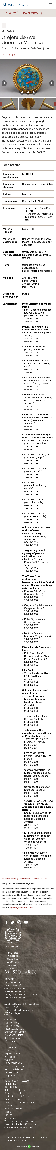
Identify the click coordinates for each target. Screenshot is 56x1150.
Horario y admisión (13, 1038)
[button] (1, 104)
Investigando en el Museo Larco (19, 1102)
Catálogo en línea (12, 1099)
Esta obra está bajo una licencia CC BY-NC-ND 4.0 (24, 878)
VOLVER (12, 13)
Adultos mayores (12, 1118)
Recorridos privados (13, 1108)
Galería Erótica (11, 1072)
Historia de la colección (15, 1090)
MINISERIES (10, 1083)
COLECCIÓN (10, 1086)
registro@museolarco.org (21, 907)
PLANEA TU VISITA (13, 1035)
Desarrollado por (28, 1146)
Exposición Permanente (15, 1066)
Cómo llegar (14, 1013)
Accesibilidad (10, 1047)
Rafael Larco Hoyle (13, 1093)
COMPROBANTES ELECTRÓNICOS (22, 1127)
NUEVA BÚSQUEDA (30, 13)
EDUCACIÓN (10, 1105)
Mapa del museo (12, 1054)
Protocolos (9, 1057)
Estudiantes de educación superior (20, 1124)
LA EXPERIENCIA (13, 1063)
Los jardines (9, 1075)
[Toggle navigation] (50, 4)
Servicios (8, 1044)
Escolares (9, 1112)
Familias (8, 1115)
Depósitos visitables (13, 1069)
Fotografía (9, 1050)
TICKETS (8, 1059)
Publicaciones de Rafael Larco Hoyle (21, 1096)
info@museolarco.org (14, 1028)
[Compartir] (13, 54)
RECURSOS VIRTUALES (16, 1080)
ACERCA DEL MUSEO (15, 1032)
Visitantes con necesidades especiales (22, 1121)
